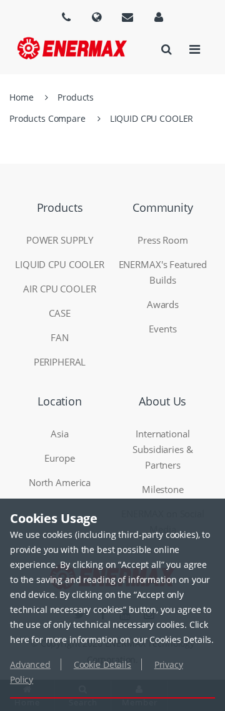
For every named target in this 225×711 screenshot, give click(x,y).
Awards (163, 304)
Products (76, 97)
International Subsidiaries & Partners (162, 449)
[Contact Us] (127, 16)
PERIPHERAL (60, 362)
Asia (59, 433)
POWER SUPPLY (59, 240)
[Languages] (66, 16)
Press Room (163, 240)
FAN (60, 337)
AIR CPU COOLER (59, 288)
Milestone (163, 489)
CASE (59, 313)
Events (162, 328)
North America (60, 482)
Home (21, 97)
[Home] (72, 48)
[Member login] (158, 16)
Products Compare (47, 118)
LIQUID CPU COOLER (152, 118)
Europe (59, 458)
